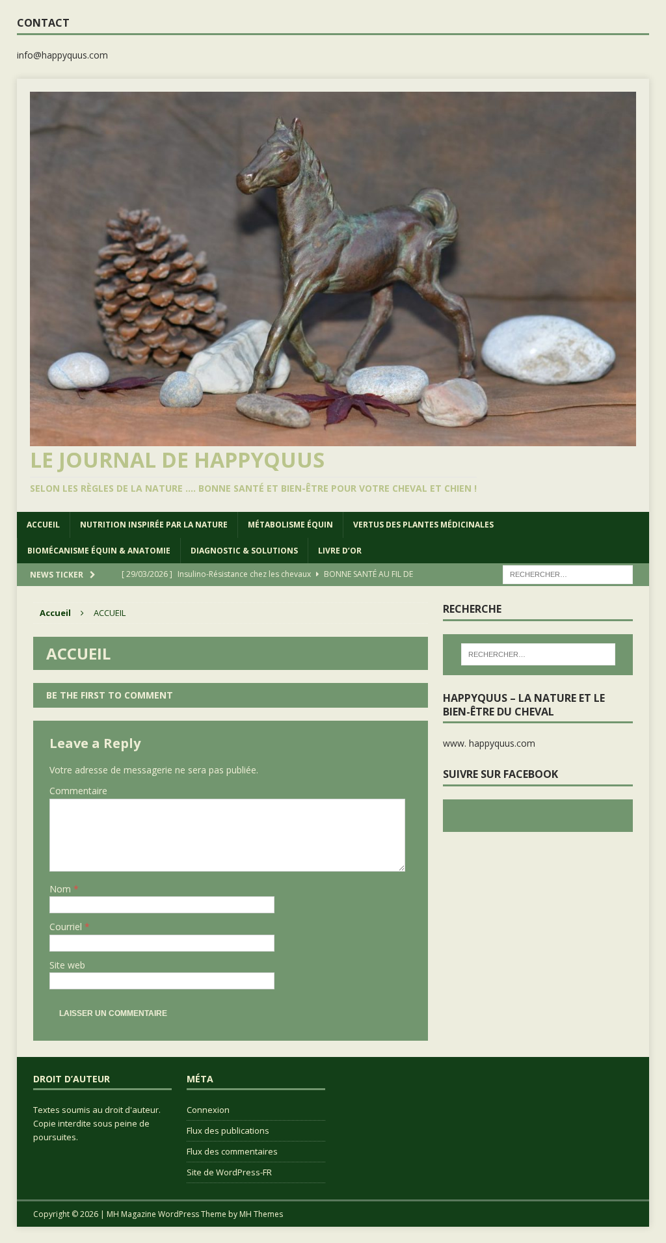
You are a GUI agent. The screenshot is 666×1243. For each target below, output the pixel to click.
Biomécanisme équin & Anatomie (98, 550)
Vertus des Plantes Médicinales (423, 524)
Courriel (67, 926)
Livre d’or (340, 550)
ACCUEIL (43, 524)
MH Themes (261, 1214)
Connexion (208, 1110)
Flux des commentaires (232, 1151)
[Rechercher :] (568, 573)
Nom (61, 889)
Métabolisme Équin (290, 524)
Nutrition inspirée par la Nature (154, 524)
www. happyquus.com (489, 743)
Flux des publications (228, 1130)
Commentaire (78, 790)
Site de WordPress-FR (229, 1172)
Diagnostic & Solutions (244, 550)
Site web (67, 965)
